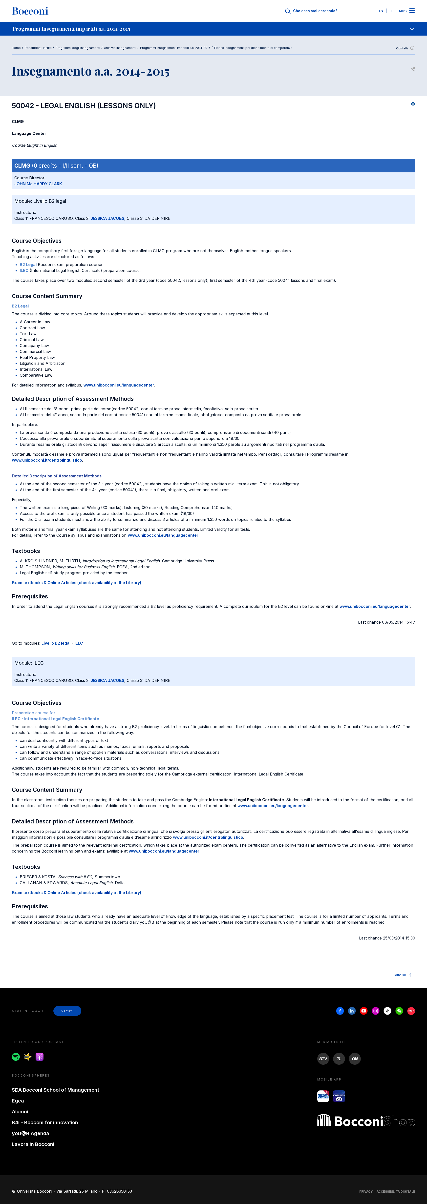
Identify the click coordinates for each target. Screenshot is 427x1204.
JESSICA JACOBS (107, 218)
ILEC (79, 643)
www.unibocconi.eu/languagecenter (119, 385)
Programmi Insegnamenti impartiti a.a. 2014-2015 (175, 48)
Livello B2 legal (56, 643)
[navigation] (213, 29)
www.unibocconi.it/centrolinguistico (47, 460)
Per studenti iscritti (38, 48)
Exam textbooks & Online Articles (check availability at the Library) (76, 582)
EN (381, 11)
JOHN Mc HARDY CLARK (38, 183)
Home (16, 48)
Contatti (402, 48)
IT (392, 11)
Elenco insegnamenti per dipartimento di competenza (253, 48)
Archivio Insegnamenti (120, 48)
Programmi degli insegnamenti (78, 48)
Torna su (399, 975)
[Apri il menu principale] (412, 11)
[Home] (30, 11)
